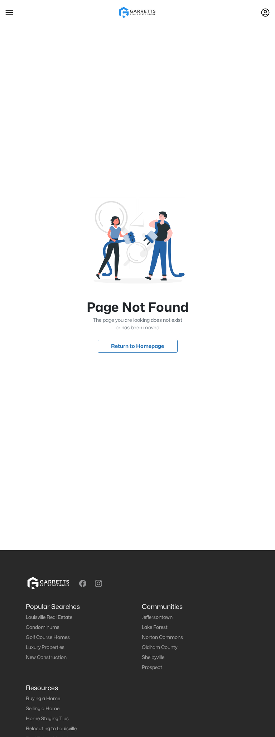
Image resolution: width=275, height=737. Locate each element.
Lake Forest (155, 627)
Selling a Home (42, 708)
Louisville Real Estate (49, 617)
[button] (9, 12)
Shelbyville (153, 657)
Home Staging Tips (47, 718)
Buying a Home (43, 698)
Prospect (152, 667)
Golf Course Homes (48, 637)
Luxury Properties (45, 647)
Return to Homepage (137, 346)
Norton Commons (162, 637)
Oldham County (159, 647)
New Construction (46, 657)
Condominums (42, 627)
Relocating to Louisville (51, 728)
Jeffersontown (157, 617)
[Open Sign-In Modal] (265, 12)
